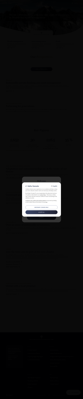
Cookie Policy (43, 195)
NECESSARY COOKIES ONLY (41, 207)
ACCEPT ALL (41, 212)
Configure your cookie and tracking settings (35, 200)
